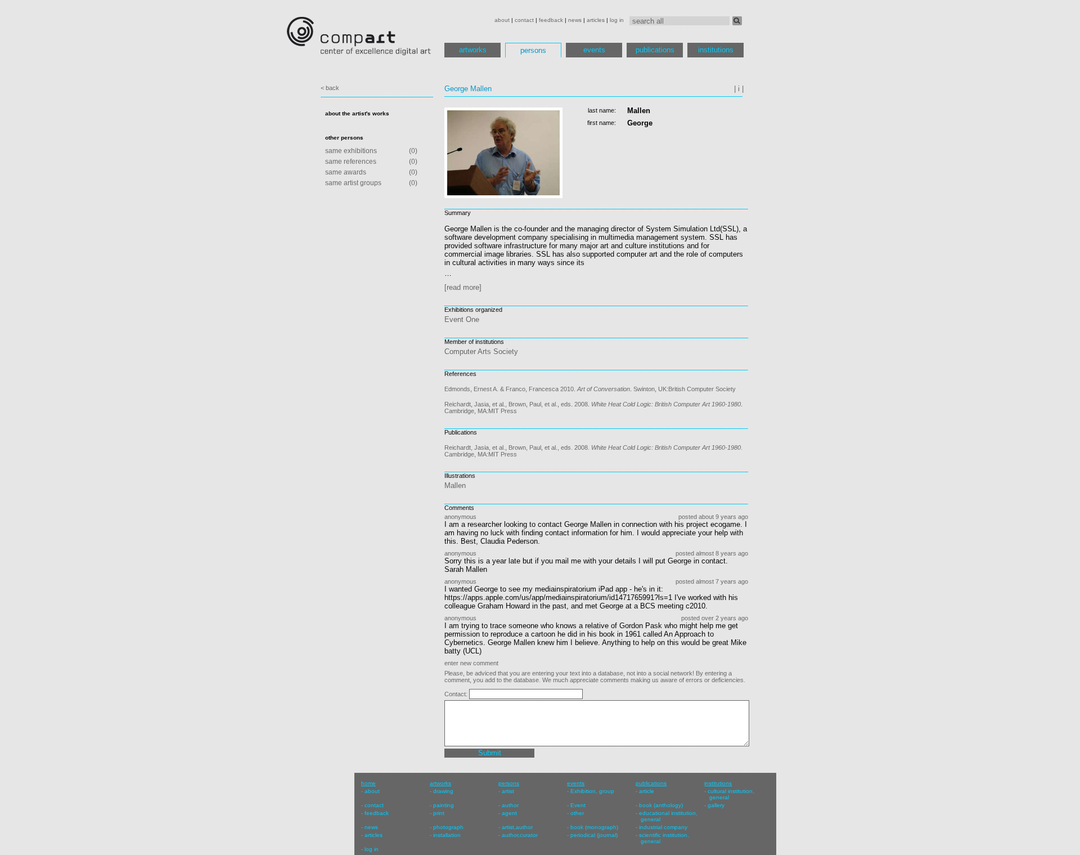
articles (596, 20)
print (438, 813)
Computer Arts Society (481, 351)
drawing (443, 791)
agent (509, 813)
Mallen (455, 485)
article (646, 791)
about (502, 20)
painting (443, 805)
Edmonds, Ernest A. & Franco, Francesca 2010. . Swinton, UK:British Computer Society (590, 389)
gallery (716, 805)
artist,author (517, 827)
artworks (473, 50)
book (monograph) (594, 827)
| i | (739, 88)
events (594, 50)
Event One (461, 319)
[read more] (463, 287)
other (577, 813)
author (510, 805)
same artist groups (353, 183)
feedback (551, 20)
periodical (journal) (594, 835)
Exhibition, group (592, 791)
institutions (716, 50)
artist (508, 791)
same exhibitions (351, 150)
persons (533, 50)
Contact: (456, 694)
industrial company (663, 827)
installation (447, 835)
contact (524, 20)
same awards (345, 172)
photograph (448, 827)
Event (578, 805)
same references (350, 161)
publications (655, 50)
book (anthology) (661, 805)
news (575, 20)
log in (617, 20)
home (368, 783)
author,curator (520, 835)
